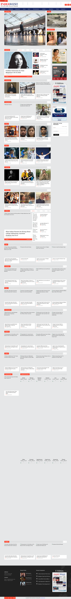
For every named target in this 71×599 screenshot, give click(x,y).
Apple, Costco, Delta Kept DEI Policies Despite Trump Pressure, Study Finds (58, 347)
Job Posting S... (28, 573)
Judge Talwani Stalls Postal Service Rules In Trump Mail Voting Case (10, 95)
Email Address (56, 131)
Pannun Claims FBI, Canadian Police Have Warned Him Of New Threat (11, 139)
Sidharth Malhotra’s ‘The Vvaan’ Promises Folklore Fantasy (11, 368)
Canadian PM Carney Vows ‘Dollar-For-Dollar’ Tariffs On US (43, 346)
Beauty (48, 210)
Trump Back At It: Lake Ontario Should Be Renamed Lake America (27, 346)
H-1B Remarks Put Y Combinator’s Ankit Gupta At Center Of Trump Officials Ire (43, 117)
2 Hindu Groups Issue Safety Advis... (44, 72)
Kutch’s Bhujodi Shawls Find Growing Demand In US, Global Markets (11, 281)
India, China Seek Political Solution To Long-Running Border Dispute (56, 25)
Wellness (38, 210)
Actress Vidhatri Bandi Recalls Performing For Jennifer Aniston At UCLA (11, 205)
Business (35, 49)
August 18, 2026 (40, 207)
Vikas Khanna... (29, 577)
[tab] (20, 50)
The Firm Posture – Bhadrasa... (44, 230)
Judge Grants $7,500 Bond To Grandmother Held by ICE (26, 117)
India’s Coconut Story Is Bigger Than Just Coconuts (43, 259)
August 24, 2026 (40, 140)
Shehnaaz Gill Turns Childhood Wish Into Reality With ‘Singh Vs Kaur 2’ (56, 43)
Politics (25, 49)
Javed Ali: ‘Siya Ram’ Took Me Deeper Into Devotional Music (26, 303)
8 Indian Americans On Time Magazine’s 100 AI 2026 (15, 71)
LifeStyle (33, 210)
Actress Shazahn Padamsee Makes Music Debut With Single (59, 303)
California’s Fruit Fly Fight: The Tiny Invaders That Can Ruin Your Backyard (43, 325)
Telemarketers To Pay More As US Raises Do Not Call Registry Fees (11, 346)
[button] (24, 29)
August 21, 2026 (24, 207)
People (30, 49)
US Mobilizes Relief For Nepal (44, 66)
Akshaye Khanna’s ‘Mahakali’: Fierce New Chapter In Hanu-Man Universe (27, 368)
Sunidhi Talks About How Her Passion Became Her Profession (11, 303)
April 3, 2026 (39, 185)
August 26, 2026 (40, 97)
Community (41, 49)
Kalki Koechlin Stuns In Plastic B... (44, 236)
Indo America (47, 49)
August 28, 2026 (9, 74)
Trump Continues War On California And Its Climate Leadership (57, 325)
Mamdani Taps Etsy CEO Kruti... (44, 576)
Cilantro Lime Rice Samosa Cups (58, 258)
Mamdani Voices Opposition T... (44, 584)
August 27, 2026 (43, 67)
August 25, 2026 (24, 140)
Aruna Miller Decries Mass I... (44, 578)
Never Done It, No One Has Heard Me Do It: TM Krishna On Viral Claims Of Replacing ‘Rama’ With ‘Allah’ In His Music (43, 183)
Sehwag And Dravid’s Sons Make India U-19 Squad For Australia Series (27, 160)
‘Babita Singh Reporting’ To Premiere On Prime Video (57, 368)
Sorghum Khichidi (24, 258)
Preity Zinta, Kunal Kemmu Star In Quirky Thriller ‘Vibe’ (43, 368)
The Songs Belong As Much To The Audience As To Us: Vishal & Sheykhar (27, 182)
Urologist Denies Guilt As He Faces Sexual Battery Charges (42, 138)
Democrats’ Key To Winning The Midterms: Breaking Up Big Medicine (43, 95)
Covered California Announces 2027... (44, 215)
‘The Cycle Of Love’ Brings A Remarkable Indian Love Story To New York (27, 205)
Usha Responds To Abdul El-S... (44, 581)
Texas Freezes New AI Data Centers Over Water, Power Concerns (26, 325)
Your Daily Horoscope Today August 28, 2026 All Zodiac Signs (11, 392)
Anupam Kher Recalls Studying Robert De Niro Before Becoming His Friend (43, 205)
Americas (20, 49)
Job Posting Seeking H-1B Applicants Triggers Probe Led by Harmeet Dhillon (11, 117)
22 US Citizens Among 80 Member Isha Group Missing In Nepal (22, 43)
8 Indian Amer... (29, 582)
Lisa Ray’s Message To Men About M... (44, 224)
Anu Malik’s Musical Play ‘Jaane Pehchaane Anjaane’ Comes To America (58, 281)
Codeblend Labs (42, 597)
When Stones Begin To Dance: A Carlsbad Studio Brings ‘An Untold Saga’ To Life (27, 281)
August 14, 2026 (8, 183)
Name (54, 127)
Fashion (43, 210)
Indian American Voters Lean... (44, 573)
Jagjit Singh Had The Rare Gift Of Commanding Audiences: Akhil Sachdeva (43, 303)
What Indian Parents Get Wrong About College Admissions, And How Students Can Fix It (18, 233)
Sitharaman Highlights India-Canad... (43, 54)
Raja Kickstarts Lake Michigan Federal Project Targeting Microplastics (11, 325)
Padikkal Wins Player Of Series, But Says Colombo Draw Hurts (43, 160)
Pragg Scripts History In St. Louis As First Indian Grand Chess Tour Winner (11, 160)
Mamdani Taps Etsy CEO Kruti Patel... (44, 60)
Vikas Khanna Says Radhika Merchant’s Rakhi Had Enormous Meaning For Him (11, 259)
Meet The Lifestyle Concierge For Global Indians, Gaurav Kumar (11, 182)
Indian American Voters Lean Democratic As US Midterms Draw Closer (27, 95)
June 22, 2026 (24, 184)
